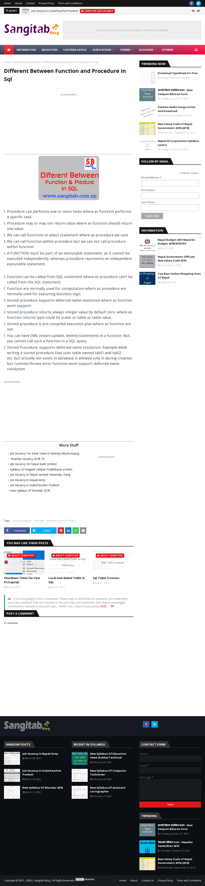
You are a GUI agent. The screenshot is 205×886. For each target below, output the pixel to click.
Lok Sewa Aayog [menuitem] (74, 49)
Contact (30, 3)
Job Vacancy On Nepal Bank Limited (33, 464)
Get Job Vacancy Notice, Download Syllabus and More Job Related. (132, 30)
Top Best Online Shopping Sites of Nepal (179, 275)
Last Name (148, 202)
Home (7, 3)
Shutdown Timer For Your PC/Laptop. (22, 580)
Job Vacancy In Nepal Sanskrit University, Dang (40, 474)
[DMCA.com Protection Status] (85, 880)
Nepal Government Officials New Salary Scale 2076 (176, 258)
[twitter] (198, 3)
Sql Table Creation (106, 578)
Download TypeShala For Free (178, 73)
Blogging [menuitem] (146, 49)
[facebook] (191, 3)
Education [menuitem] (49, 49)
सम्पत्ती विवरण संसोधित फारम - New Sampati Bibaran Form (175, 92)
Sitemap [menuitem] (167, 49)
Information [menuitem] (26, 49)
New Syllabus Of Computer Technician (108, 772)
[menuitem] (9, 49)
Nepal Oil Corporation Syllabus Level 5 (178, 143)
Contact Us (147, 880)
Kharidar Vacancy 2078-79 (27, 459)
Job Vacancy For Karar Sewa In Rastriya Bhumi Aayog (44, 453)
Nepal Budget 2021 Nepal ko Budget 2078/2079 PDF (176, 242)
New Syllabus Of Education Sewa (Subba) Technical (108, 755)
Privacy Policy (46, 3)
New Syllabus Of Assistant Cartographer (108, 789)
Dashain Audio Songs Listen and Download (176, 109)
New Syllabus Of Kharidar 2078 (30, 490)
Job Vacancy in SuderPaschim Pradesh (54, 11)
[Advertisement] (68, 125)
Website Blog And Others (27, 62)
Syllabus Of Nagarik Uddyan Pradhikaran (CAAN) (41, 469)
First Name (148, 190)
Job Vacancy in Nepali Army (27, 480)
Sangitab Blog (42, 880)
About (18, 3)
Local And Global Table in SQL (66, 580)
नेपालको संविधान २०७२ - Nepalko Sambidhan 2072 (175, 844)
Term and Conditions (70, 3)
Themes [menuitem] (125, 49)
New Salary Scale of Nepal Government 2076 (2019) (175, 126)
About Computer (22, 520)
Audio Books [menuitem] (101, 49)
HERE (103, 606)
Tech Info (39, 520)
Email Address (151, 177)
